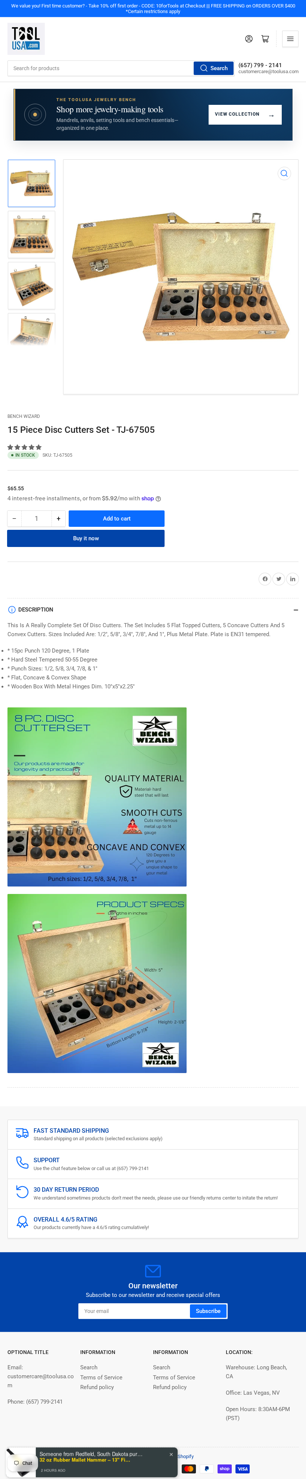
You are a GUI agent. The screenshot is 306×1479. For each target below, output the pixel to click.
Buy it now (86, 538)
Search (219, 68)
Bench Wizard (23, 416)
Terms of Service (101, 1377)
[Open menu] (290, 39)
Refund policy (97, 1387)
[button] (25, 447)
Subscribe (208, 1311)
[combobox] (121, 68)
